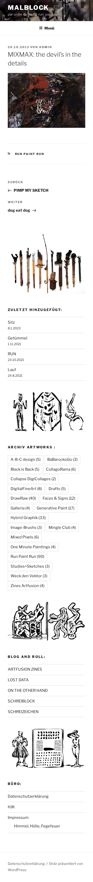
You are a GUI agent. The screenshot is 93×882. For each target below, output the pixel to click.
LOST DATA (18, 680)
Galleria (20, 508)
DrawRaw (23, 498)
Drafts (57, 488)
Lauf (12, 369)
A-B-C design (26, 459)
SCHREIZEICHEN (23, 711)
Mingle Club (62, 527)
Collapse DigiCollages (33, 479)
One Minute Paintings (33, 547)
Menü (49, 28)
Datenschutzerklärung (28, 796)
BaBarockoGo (62, 459)
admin (45, 47)
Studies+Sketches (30, 566)
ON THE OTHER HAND (28, 690)
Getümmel (17, 338)
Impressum (18, 817)
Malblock (28, 7)
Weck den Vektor (29, 576)
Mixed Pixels (25, 537)
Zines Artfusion (27, 585)
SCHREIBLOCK (21, 701)
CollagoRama (61, 469)
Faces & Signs (59, 498)
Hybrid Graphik (28, 517)
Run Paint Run (29, 154)
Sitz (11, 322)
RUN (12, 354)
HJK (11, 807)
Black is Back (25, 469)
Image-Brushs (26, 527)
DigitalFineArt (26, 488)
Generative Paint (55, 508)
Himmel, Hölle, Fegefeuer (37, 826)
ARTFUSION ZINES (25, 669)
